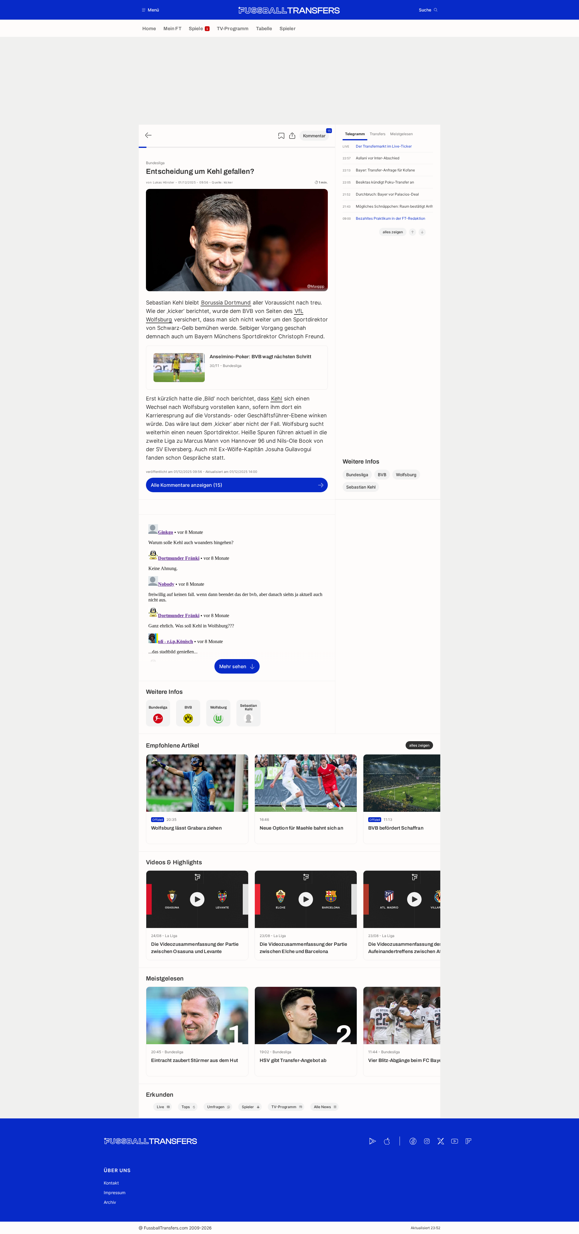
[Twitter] (440, 1141)
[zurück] (148, 136)
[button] (151, 10)
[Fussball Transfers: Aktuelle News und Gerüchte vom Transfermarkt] (289, 10)
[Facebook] (412, 1141)
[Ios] (386, 1141)
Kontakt (111, 1182)
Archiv (110, 1202)
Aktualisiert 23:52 (425, 1228)
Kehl (276, 398)
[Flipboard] (468, 1141)
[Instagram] (426, 1141)
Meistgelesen (401, 134)
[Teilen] (292, 135)
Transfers (377, 134)
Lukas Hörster (164, 182)
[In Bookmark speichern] (281, 135)
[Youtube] (454, 1141)
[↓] (422, 232)
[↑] (412, 232)
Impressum (114, 1192)
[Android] (372, 1141)
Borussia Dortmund (226, 302)
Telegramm (355, 134)
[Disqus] (237, 597)
